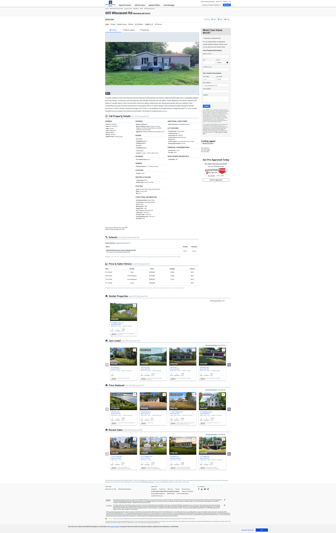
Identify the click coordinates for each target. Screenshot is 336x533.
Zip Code (207, 67)
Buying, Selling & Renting (207, 1)
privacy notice (114, 526)
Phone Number (207, 88)
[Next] (229, 364)
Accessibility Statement (158, 493)
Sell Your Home (140, 5)
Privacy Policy (186, 489)
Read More (164, 111)
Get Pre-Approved (216, 180)
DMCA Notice (171, 493)
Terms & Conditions (187, 491)
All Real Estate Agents (124, 489)
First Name (206, 76)
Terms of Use (219, 132)
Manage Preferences (248, 530)
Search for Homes (125, 5)
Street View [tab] (145, 30)
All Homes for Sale (110, 489)
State (218, 60)
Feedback (154, 489)
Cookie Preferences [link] (157, 496)
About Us (218, 1)
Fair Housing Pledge (182, 493)
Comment (205, 95)
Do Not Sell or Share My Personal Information (165, 491)
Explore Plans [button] (192, 518)
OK (262, 530)
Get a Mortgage (169, 5)
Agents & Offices (154, 5)
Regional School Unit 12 (123, 243)
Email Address (207, 82)
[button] (227, 5)
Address (207, 53)
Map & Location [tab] (129, 30)
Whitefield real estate (148, 482)
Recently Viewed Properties (211, 5)
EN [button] (230, 1)
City (204, 60)
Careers (225, 1)
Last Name (219, 76)
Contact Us (162, 489)
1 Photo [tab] (114, 30)
